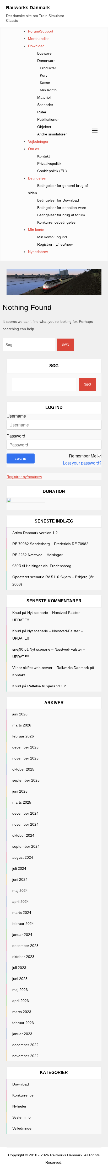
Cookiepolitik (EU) (52, 171)
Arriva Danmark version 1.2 (35, 533)
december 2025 (25, 747)
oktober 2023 (23, 957)
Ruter (41, 112)
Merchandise (39, 38)
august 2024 (22, 857)
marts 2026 (21, 725)
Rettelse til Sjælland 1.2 (46, 686)
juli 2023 (19, 968)
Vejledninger (38, 141)
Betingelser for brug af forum (61, 215)
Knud (16, 612)
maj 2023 (20, 990)
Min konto (36, 230)
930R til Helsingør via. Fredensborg (41, 566)
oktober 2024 (23, 835)
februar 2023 (23, 1023)
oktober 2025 (23, 769)
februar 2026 (23, 736)
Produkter (48, 68)
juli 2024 (19, 868)
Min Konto (48, 90)
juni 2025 (20, 791)
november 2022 (25, 1056)
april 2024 (20, 901)
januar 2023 (22, 1034)
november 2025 (25, 758)
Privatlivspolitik (49, 163)
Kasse (45, 83)
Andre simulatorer (52, 134)
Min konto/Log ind (52, 237)
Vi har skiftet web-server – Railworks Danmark (50, 668)
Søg (53, 365)
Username (16, 416)
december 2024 (25, 813)
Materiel (44, 97)
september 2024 (26, 846)
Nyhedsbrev (38, 252)
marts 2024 (21, 912)
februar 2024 (23, 923)
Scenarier (45, 105)
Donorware (46, 61)
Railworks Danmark (28, 7)
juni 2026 (20, 714)
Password (16, 436)
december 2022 (25, 1045)
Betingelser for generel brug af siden (58, 189)
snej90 (17, 649)
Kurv (43, 75)
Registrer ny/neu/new (55, 244)
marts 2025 (21, 802)
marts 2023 (21, 1012)
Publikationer (48, 119)
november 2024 (25, 824)
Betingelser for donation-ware (61, 207)
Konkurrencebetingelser (57, 222)
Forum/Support (40, 31)
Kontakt (43, 156)
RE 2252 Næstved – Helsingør (37, 555)
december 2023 (25, 946)
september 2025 (26, 780)
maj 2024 (20, 890)
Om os (33, 149)
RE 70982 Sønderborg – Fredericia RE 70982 (50, 544)
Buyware (44, 53)
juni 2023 (20, 979)
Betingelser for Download (58, 200)
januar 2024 (22, 934)
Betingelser (37, 178)
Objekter (44, 127)
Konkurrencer (23, 1095)
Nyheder (19, 1106)
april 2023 (20, 1001)
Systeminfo (21, 1117)
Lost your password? (82, 463)
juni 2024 (20, 879)
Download (36, 46)
